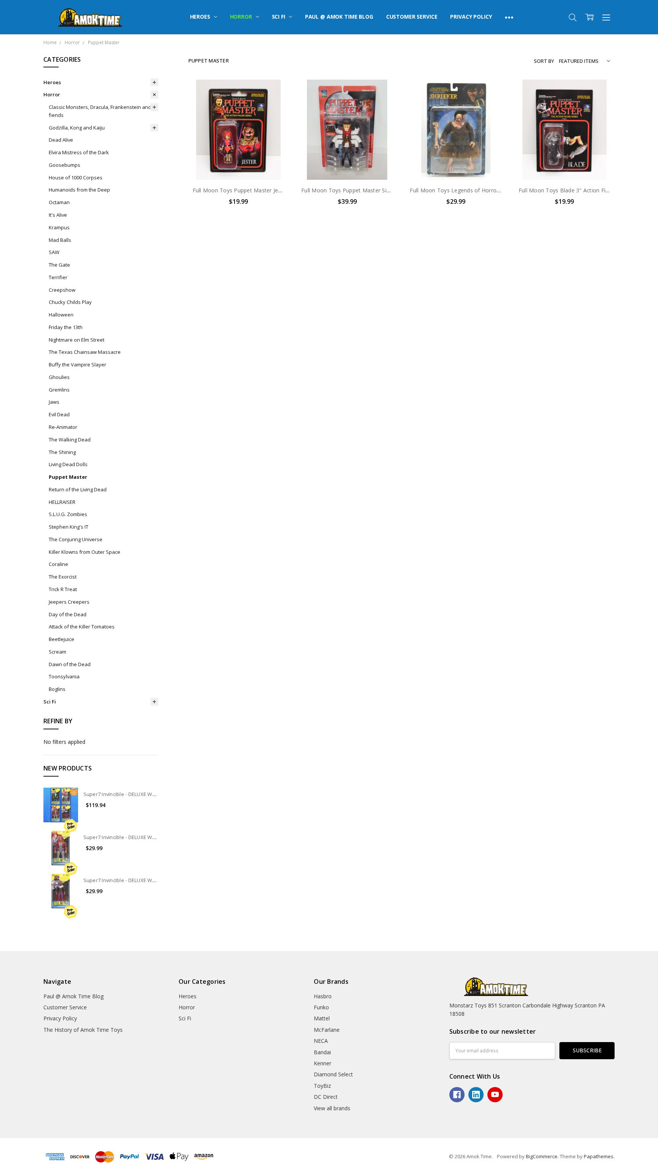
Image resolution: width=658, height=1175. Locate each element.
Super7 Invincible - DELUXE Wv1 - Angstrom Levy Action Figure (155, 880)
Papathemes (598, 1156)
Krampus (59, 227)
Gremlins (59, 389)
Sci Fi (279, 16)
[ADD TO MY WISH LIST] (275, 105)
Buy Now (238, 164)
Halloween (61, 314)
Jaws (54, 401)
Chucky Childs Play (70, 302)
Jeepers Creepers (69, 601)
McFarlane (327, 1029)
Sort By (544, 61)
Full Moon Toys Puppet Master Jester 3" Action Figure (262, 190)
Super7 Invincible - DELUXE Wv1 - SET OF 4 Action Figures (149, 794)
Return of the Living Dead (78, 489)
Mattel (322, 1018)
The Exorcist (63, 576)
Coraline (58, 564)
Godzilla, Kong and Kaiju (77, 127)
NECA (321, 1040)
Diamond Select (333, 1074)
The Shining (62, 452)
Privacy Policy (471, 16)
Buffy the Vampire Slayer (77, 364)
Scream (57, 651)
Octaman (59, 202)
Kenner (322, 1063)
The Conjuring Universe (75, 539)
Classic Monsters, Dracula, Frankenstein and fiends (100, 111)
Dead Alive (61, 139)
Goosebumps (64, 164)
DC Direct (326, 1096)
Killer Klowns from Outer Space (84, 551)
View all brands (332, 1108)
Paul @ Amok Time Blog (339, 16)
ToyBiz (322, 1085)
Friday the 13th (66, 327)
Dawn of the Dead (70, 664)
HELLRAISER (62, 502)
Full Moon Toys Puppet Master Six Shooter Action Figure (374, 190)
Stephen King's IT (68, 526)
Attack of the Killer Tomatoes (82, 626)
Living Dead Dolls (68, 464)
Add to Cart (238, 147)
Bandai (322, 1052)
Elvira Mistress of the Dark (79, 152)
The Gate (59, 264)
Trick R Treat (63, 589)
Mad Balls (60, 240)
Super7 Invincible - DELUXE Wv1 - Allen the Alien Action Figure (155, 837)
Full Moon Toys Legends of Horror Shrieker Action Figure (483, 190)
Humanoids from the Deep (79, 189)
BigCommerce (541, 1156)
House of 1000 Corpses (75, 177)
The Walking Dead (70, 439)
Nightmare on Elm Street (76, 339)
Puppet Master (68, 476)
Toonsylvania (64, 676)
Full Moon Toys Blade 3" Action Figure (568, 190)
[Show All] (509, 17)
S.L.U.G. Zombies (68, 514)
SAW (54, 252)
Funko (321, 1007)
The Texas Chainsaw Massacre (85, 352)
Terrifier (58, 277)
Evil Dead (59, 414)
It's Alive (58, 214)
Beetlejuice (61, 639)
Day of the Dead (67, 614)
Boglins (57, 689)
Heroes (201, 16)
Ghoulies (59, 377)
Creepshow (62, 289)
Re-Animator (63, 427)
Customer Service (412, 16)
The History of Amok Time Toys (83, 1029)
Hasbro (323, 996)
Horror (242, 16)
